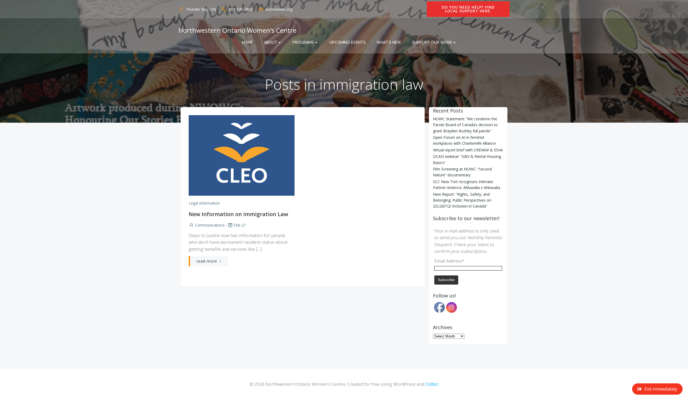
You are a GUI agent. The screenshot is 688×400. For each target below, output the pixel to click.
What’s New (389, 42)
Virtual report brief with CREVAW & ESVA (468, 149)
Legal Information (204, 203)
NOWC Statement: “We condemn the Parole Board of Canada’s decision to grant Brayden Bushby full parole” (465, 124)
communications (210, 225)
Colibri (431, 384)
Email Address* (449, 261)
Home (247, 42)
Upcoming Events (347, 42)
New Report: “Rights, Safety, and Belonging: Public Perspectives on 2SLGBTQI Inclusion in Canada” (462, 200)
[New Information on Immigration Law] (242, 155)
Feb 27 (240, 225)
